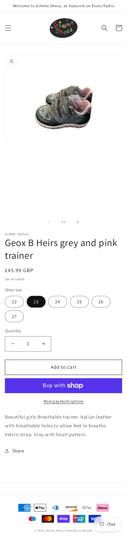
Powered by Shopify (78, 530)
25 (79, 302)
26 (101, 302)
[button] (8, 28)
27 (14, 316)
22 (14, 302)
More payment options (64, 401)
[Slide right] (78, 222)
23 (36, 302)
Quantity (13, 331)
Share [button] (18, 451)
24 (57, 302)
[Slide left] (49, 222)
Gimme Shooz (55, 530)
